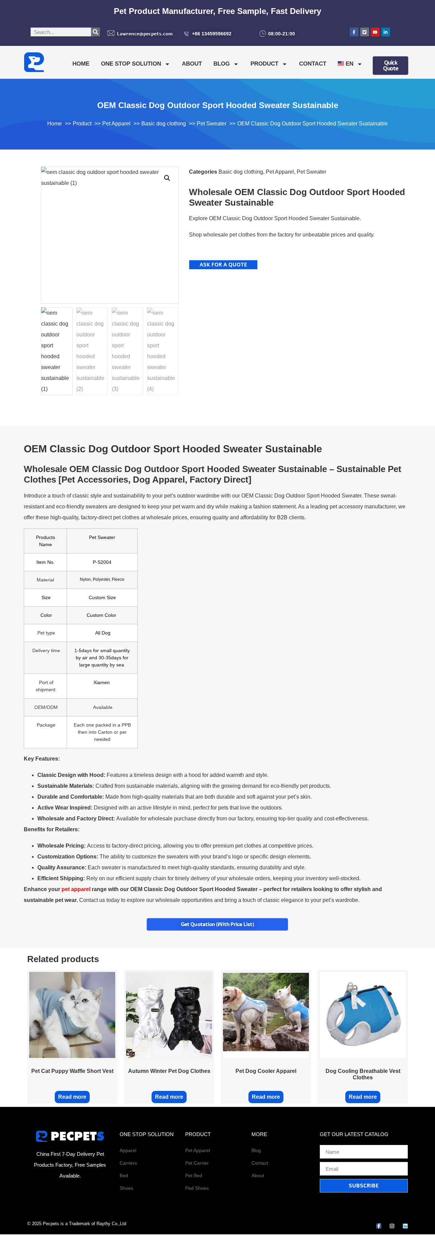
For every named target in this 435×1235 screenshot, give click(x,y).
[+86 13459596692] (186, 33)
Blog (221, 63)
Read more (72, 1097)
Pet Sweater (311, 172)
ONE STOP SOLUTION (131, 63)
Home (80, 63)
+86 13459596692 (211, 33)
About (192, 63)
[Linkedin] (405, 1226)
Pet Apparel (280, 172)
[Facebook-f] (378, 1226)
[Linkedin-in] (385, 32)
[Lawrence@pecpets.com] (111, 33)
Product (264, 63)
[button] (167, 178)
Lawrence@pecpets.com (145, 34)
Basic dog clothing (241, 172)
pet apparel (76, 889)
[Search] (95, 32)
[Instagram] (392, 1226)
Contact (312, 63)
